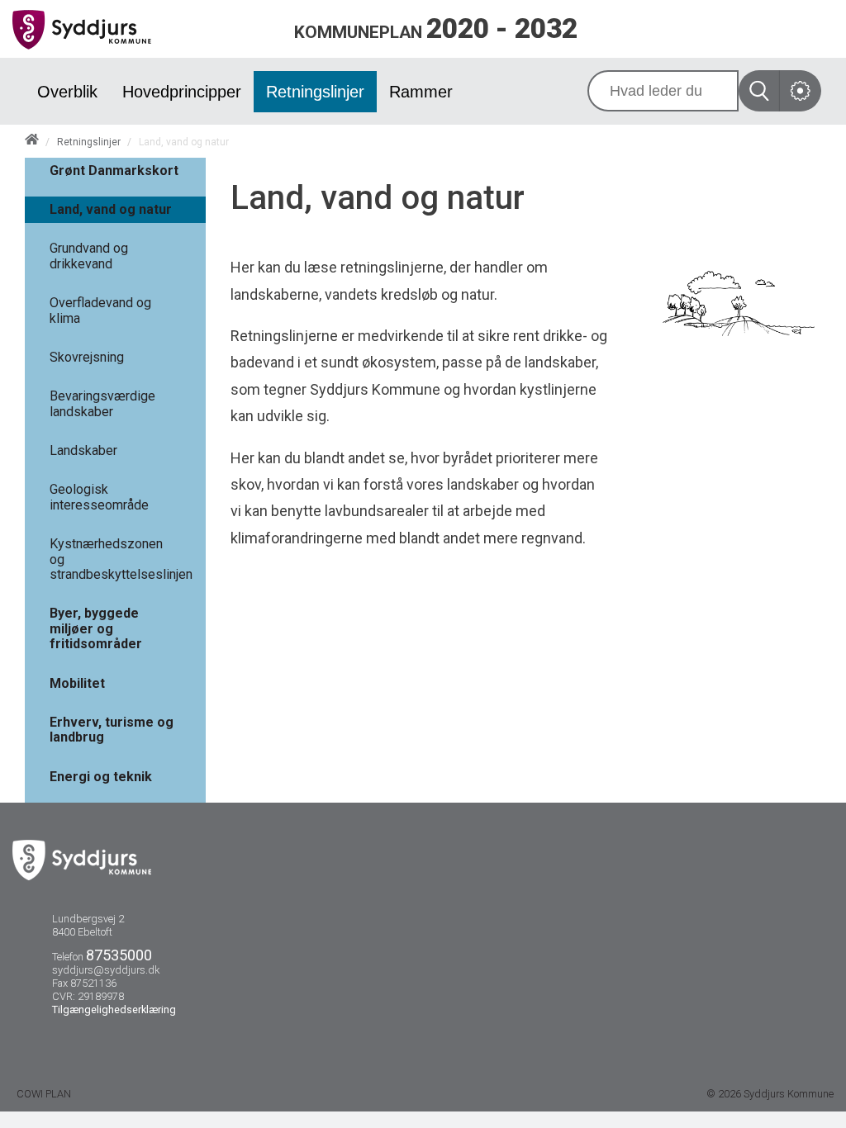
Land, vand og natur (111, 209)
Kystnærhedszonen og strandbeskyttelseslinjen (121, 559)
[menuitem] (67, 91)
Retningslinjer (89, 142)
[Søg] (759, 90)
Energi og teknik (101, 776)
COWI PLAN (44, 1094)
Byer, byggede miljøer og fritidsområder (96, 628)
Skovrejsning (87, 357)
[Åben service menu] (800, 90)
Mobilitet (77, 683)
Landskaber (83, 450)
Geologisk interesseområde (99, 496)
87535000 (119, 955)
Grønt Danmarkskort (114, 170)
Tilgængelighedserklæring (114, 1009)
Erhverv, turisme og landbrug (111, 729)
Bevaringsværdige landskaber (102, 403)
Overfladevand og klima (100, 310)
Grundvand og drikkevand (89, 255)
